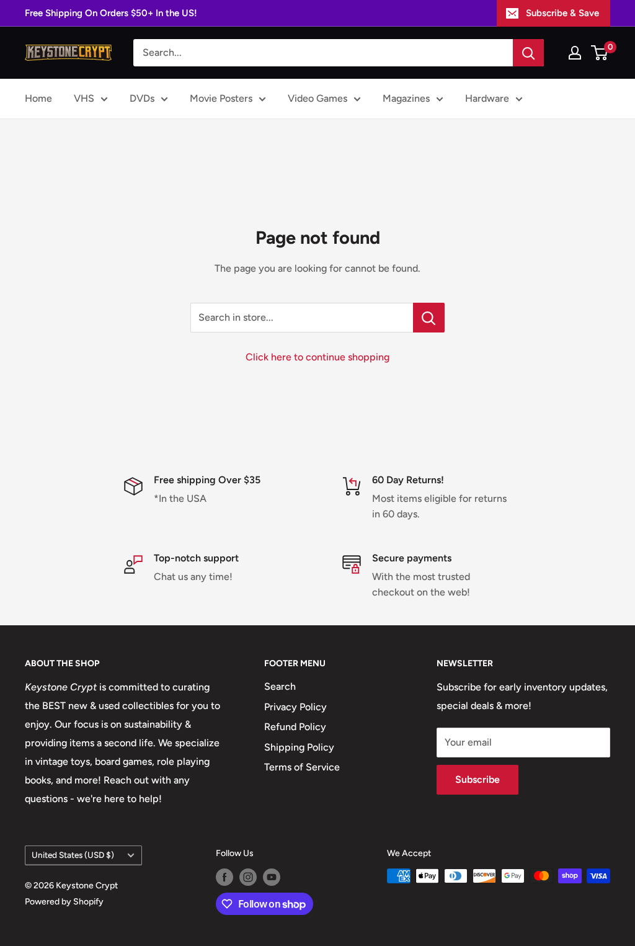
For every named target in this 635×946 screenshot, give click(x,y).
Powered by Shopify (64, 901)
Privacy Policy (295, 707)
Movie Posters (221, 98)
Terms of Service (302, 767)
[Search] (528, 52)
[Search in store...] (429, 317)
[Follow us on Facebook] (224, 877)
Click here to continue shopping (317, 357)
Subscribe (477, 779)
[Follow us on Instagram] (248, 877)
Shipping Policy (299, 747)
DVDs (142, 98)
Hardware (487, 98)
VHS (84, 98)
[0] (600, 52)
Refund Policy (295, 727)
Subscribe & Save (562, 13)
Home (38, 98)
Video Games (317, 98)
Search (280, 686)
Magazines (406, 98)
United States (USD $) (73, 855)
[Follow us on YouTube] (271, 877)
